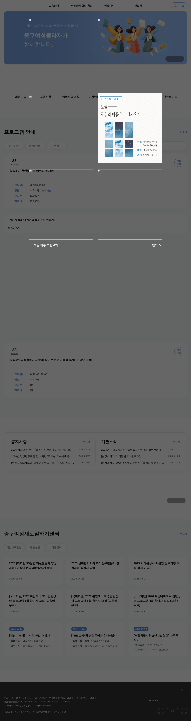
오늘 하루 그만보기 (46, 245)
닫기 (155, 245)
